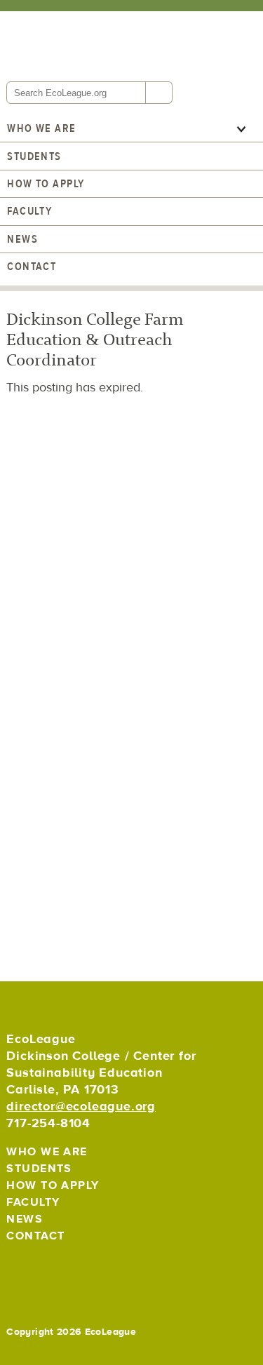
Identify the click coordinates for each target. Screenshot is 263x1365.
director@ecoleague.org (81, 1106)
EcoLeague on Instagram (81, 1270)
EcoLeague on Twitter (20, 1270)
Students (34, 156)
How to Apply (45, 184)
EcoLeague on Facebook (51, 1270)
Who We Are (41, 128)
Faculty (29, 211)
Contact (31, 267)
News (22, 239)
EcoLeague (101, 45)
